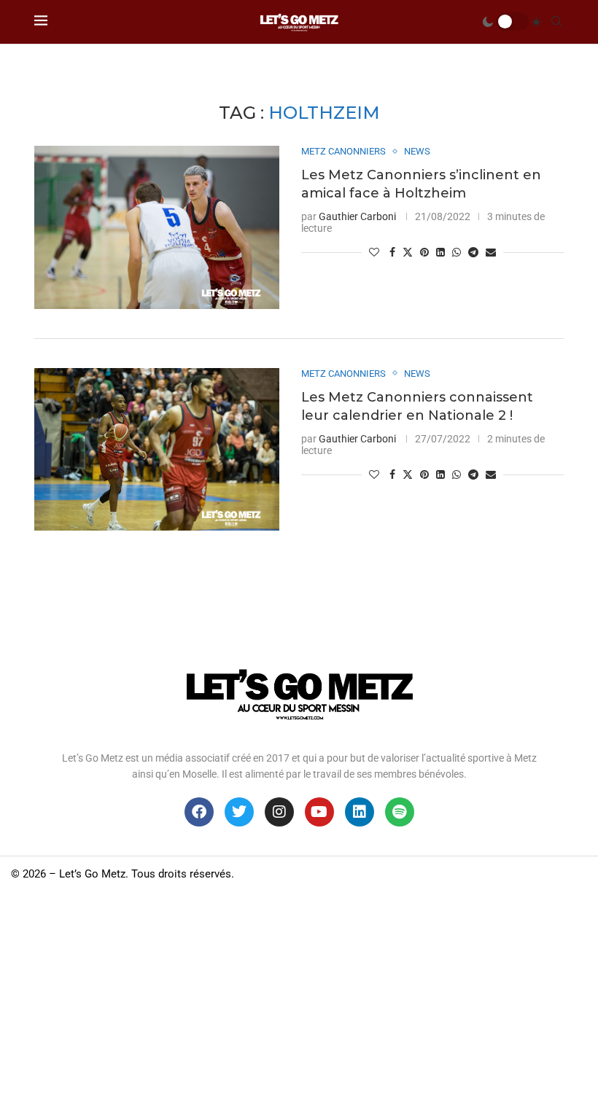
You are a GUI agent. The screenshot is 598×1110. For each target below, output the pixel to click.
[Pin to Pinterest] (424, 252)
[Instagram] (279, 811)
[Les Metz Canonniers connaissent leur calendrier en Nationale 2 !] (156, 449)
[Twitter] (239, 811)
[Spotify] (399, 811)
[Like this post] (374, 252)
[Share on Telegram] (473, 252)
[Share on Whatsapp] (456, 252)
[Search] (556, 22)
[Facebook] (199, 811)
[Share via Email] (491, 252)
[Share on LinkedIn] (440, 252)
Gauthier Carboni (357, 216)
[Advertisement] (299, 1001)
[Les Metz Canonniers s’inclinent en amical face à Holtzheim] (156, 227)
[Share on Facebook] (392, 252)
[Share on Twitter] (408, 252)
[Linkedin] (359, 811)
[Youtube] (319, 811)
